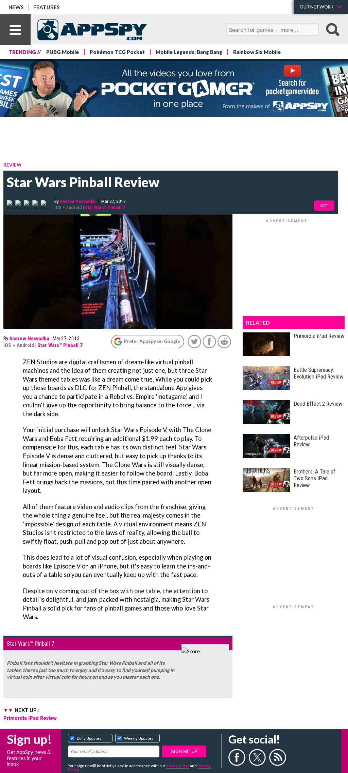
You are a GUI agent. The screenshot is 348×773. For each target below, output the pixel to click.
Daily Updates (89, 738)
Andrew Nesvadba (77, 201)
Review (12, 165)
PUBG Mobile (62, 52)
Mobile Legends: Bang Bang (189, 52)
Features (46, 7)
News (16, 7)
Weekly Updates (138, 738)
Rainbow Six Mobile (257, 52)
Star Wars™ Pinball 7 (105, 207)
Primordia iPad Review (30, 718)
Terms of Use (177, 766)
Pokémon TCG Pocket (117, 52)
